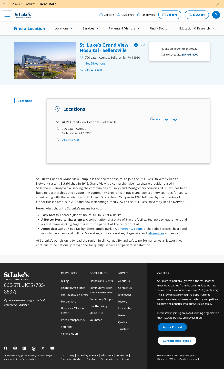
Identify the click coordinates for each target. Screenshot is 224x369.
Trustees (123, 329)
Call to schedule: (179, 54)
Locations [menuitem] (61, 28)
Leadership (125, 308)
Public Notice (107, 355)
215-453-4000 (71, 140)
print (136, 45)
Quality (122, 322)
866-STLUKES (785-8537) (24, 288)
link (142, 45)
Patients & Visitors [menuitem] (122, 28)
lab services (156, 233)
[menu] (7, 14)
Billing (65, 281)
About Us (124, 281)
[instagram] (15, 348)
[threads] (34, 349)
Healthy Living (98, 306)
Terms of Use (122, 355)
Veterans (66, 327)
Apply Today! (172, 327)
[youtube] (52, 348)
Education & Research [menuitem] (194, 28)
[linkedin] (24, 348)
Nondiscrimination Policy (72, 359)
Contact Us (125, 288)
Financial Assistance (73, 288)
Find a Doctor (159, 28)
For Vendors (68, 301)
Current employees (177, 341)
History (122, 301)
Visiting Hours (70, 333)
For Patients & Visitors (74, 294)
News (121, 315)
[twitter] (43, 348)
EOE (62, 355)
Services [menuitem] (88, 28)
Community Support (102, 299)
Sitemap (125, 359)
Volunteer (96, 320)
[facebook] (6, 348)
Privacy (71, 355)
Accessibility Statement (87, 355)
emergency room (130, 229)
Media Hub (96, 313)
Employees (125, 294)
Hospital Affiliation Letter (72, 311)
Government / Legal (109, 359)
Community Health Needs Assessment (101, 290)
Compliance (92, 359)
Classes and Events (101, 281)
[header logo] (23, 14)
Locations (25, 101)
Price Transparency (73, 320)
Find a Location (29, 28)
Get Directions (95, 63)
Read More (48, 4)
